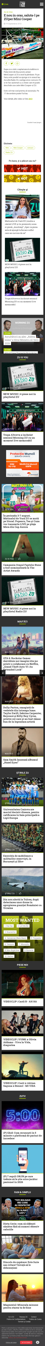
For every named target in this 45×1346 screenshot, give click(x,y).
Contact (33, 1317)
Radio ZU (9, 152)
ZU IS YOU (8, 12)
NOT (24, 178)
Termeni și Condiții (24, 1322)
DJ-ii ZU (11, 1317)
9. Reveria (28, 950)
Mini (7, 148)
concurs (30, 148)
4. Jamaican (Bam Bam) (15, 938)
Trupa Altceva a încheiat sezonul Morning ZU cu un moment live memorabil (21, 301)
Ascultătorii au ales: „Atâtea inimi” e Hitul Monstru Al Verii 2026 (22, 340)
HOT (24, 168)
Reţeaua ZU (23, 1317)
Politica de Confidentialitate (16, 1319)
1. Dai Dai (9, 926)
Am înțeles (27, 1342)
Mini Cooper (18, 148)
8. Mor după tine (12, 950)
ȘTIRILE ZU (22, 772)
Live (5, 4)
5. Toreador (36, 938)
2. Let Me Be (23, 926)
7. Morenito (24, 944)
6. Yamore (9, 944)
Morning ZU (22, 322)
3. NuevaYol (10, 932)
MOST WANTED (22, 920)
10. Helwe (9, 956)
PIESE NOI (22, 965)
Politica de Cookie (35, 1319)
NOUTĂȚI (22, 621)
